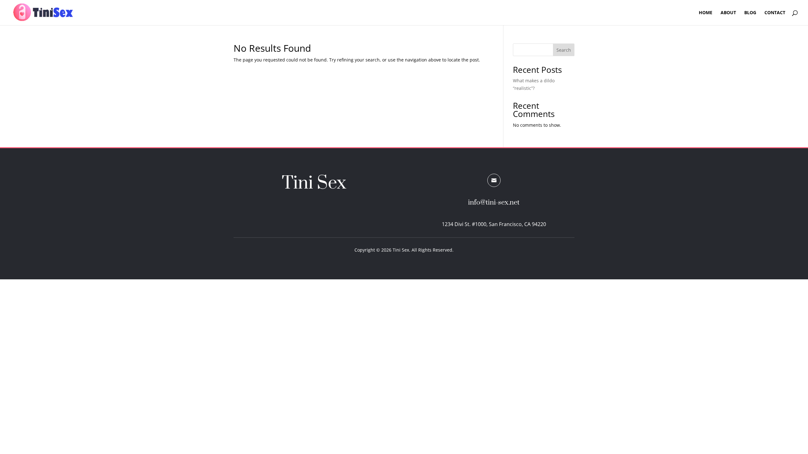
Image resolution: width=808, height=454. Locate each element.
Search (563, 50)
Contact (774, 12)
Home (705, 12)
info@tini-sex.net (494, 202)
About (728, 12)
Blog (750, 12)
